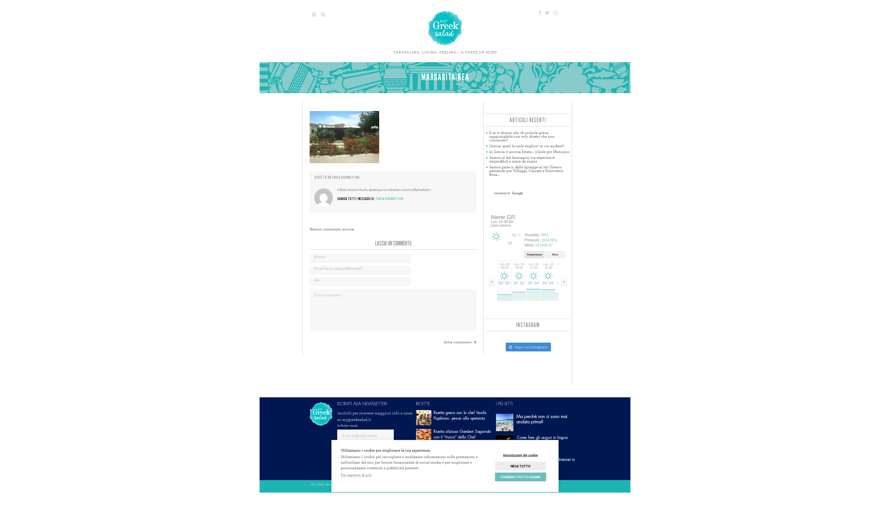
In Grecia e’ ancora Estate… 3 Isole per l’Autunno (529, 152)
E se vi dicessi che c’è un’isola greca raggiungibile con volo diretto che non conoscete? (522, 136)
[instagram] (555, 13)
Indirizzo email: (347, 425)
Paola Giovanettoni (346, 177)
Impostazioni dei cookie (520, 455)
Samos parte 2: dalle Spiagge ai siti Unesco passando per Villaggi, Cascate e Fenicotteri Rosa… (526, 170)
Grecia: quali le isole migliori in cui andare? (526, 146)
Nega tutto (521, 466)
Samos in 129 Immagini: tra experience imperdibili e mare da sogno (522, 159)
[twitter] (547, 13)
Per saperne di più (356, 475)
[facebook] (539, 13)
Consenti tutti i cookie (520, 477)
